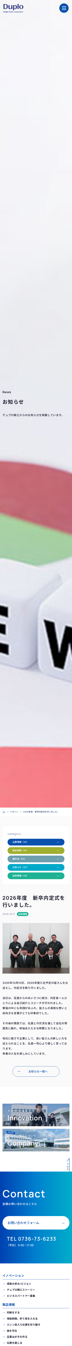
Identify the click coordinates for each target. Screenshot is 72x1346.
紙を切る (12, 1331)
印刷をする (13, 1312)
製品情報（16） (20, 850)
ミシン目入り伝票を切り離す (23, 1324)
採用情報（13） (20, 875)
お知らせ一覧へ (38, 1071)
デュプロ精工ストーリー (21, 1290)
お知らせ (14, 811)
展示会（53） (19, 858)
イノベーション (13, 1276)
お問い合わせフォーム (23, 1223)
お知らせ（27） (21, 867)
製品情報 (9, 1305)
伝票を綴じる (14, 1343)
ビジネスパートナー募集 (21, 1296)
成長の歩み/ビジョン (19, 1283)
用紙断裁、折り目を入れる (22, 1318)
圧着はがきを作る (17, 1337)
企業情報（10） (20, 841)
